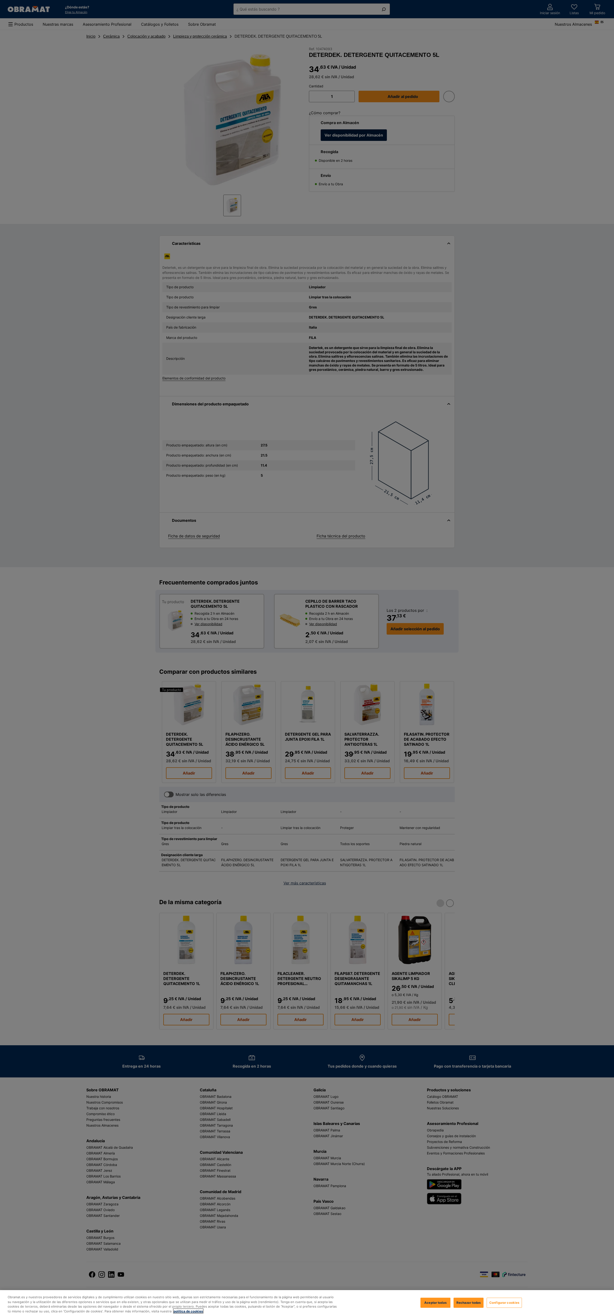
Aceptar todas (435, 1302)
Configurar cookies (504, 1302)
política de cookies (188, 1311)
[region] (307, 1303)
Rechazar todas (468, 1302)
